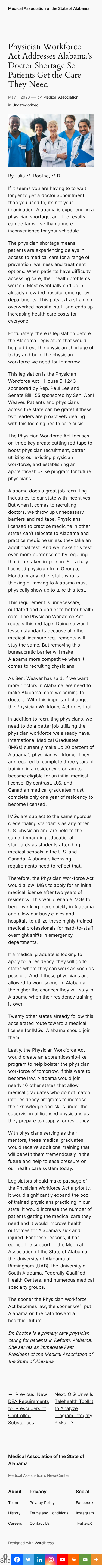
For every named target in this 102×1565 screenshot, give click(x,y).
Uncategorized (25, 105)
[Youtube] (62, 1559)
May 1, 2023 (19, 97)
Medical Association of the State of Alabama (48, 8)
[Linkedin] (39, 1559)
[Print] (73, 1559)
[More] (96, 1559)
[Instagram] (51, 1559)
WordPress (44, 1543)
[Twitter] (28, 1559)
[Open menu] (11, 20)
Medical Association (60, 97)
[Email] (85, 1559)
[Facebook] (17, 1559)
